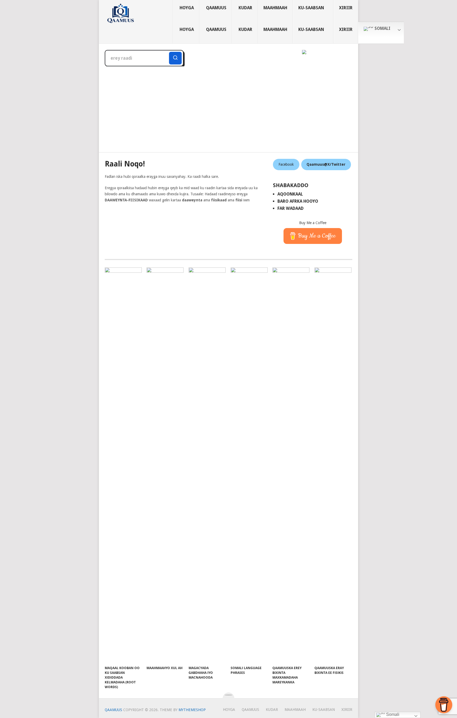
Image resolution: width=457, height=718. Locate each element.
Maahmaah (275, 7)
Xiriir (346, 7)
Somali (381, 28)
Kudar (245, 7)
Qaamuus (216, 7)
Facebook (286, 164)
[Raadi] (175, 58)
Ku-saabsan (311, 7)
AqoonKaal (290, 194)
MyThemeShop (192, 710)
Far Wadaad (290, 208)
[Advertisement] (228, 106)
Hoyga (187, 7)
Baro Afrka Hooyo (297, 201)
